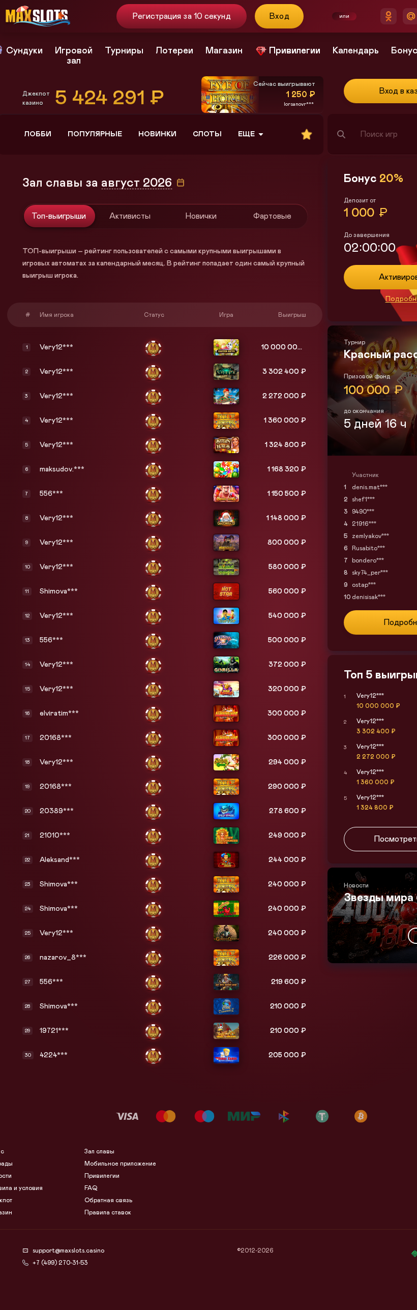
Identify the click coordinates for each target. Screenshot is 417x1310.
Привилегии (102, 1176)
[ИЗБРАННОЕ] (306, 134)
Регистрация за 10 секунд (181, 16)
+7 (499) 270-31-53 (60, 1263)
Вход (279, 16)
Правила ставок (107, 1212)
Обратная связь (108, 1200)
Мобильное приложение (120, 1163)
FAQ (90, 1188)
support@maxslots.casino (68, 1250)
